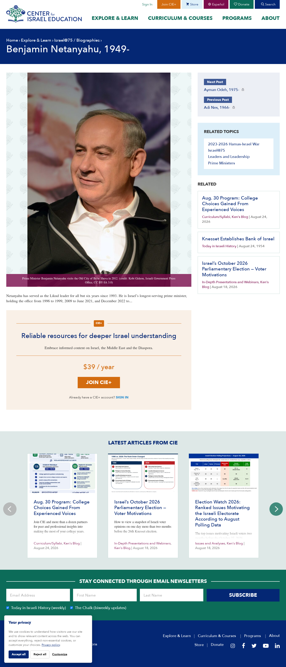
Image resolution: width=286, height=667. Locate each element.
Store (193, 4)
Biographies (88, 40)
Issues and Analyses (210, 543)
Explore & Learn (115, 18)
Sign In (147, 4)
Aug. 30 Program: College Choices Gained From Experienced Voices (230, 204)
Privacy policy (51, 645)
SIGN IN (122, 397)
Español (217, 4)
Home (12, 40)
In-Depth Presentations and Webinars (230, 282)
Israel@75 (63, 40)
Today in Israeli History (219, 246)
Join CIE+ (168, 4)
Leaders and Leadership (229, 156)
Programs (237, 18)
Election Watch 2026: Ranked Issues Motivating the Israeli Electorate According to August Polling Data (222, 513)
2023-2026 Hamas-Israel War (234, 144)
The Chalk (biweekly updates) (100, 608)
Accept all (19, 654)
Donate (243, 4)
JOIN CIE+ (99, 382)
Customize (59, 654)
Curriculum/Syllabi (216, 217)
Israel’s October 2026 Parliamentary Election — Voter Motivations (234, 269)
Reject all (39, 654)
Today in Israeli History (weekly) (38, 608)
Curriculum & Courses (180, 18)
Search (270, 4)
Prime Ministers (221, 163)
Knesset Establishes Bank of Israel (238, 239)
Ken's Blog (240, 217)
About (271, 18)
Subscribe (243, 595)
